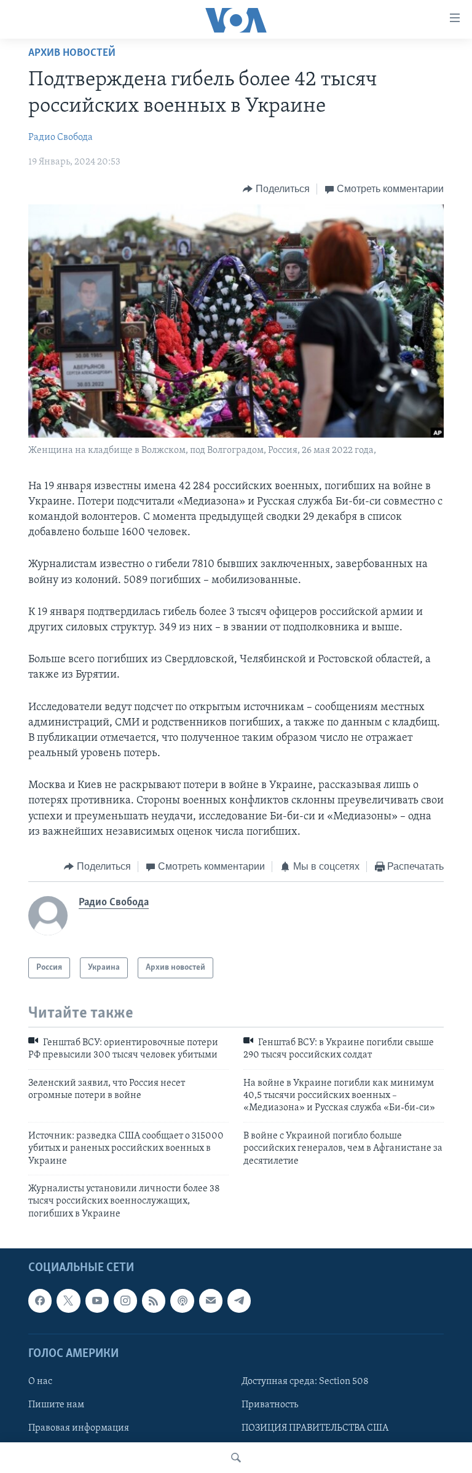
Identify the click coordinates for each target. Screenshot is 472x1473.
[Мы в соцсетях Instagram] (125, 1301)
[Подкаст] (182, 1301)
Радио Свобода (60, 137)
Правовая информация (78, 1428)
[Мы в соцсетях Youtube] (97, 1301)
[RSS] (153, 1301)
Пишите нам (56, 1405)
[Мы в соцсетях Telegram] (239, 1301)
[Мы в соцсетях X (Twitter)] (68, 1301)
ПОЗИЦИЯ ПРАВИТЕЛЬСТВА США (315, 1428)
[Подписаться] (210, 1301)
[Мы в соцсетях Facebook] (40, 1301)
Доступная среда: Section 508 (305, 1381)
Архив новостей (72, 53)
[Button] (276, 189)
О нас (40, 1381)
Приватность (270, 1405)
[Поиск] (236, 1457)
